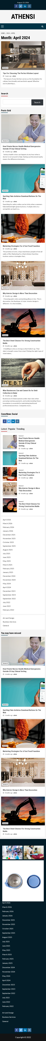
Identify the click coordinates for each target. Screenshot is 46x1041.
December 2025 (9, 535)
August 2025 (8, 550)
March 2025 (7, 565)
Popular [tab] (11, 429)
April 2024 (7, 587)
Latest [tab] (4, 429)
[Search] (42, 27)
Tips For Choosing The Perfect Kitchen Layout (21, 73)
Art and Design (8, 618)
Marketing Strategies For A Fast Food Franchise (21, 246)
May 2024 (7, 583)
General (5, 68)
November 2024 (9, 580)
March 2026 (7, 523)
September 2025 (9, 546)
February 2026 (8, 527)
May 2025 (7, 561)
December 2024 (9, 576)
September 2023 (9, 595)
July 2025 (6, 553)
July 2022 (6, 602)
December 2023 (9, 591)
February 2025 (8, 568)
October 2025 (8, 542)
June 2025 (7, 557)
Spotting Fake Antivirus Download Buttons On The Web (28, 458)
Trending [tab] (20, 429)
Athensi (23, 16)
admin (14, 76)
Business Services (9, 622)
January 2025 (8, 572)
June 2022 (7, 606)
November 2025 (9, 538)
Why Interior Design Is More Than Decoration (20, 293)
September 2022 (9, 598)
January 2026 (8, 531)
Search (4, 93)
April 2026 (7, 520)
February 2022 (8, 610)
